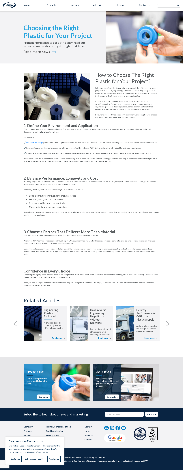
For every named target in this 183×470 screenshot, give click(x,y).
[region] (34, 451)
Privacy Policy (52, 435)
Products (51, 4)
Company (28, 4)
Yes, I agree (54, 459)
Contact (143, 4)
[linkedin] (106, 427)
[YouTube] (123, 427)
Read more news (37, 52)
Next (167, 324)
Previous (15, 324)
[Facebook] (117, 427)
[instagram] (112, 427)
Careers (88, 439)
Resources (122, 4)
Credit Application (54, 431)
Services (74, 4)
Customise (15, 459)
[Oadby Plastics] (9, 5)
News (87, 431)
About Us (89, 435)
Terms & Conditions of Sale (58, 426)
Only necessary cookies (34, 459)
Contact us (112, 397)
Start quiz (43, 397)
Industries (97, 4)
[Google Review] (115, 438)
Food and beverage (34, 142)
